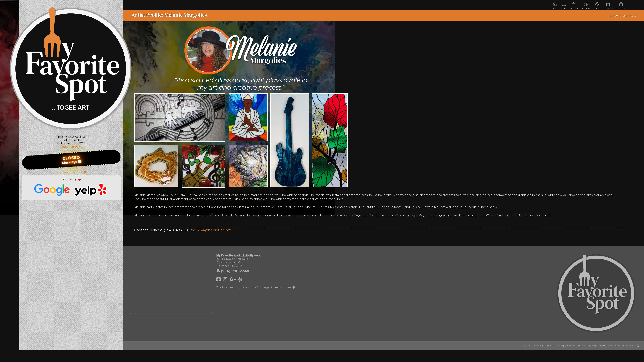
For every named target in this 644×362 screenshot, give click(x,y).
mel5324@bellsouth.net (210, 230)
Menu (564, 9)
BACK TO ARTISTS (624, 15)
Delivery (585, 9)
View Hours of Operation (70, 172)
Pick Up (574, 9)
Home (555, 9)
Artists (597, 9)
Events (608, 9)
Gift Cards (621, 9)
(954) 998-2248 (71, 147)
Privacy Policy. (586, 345)
